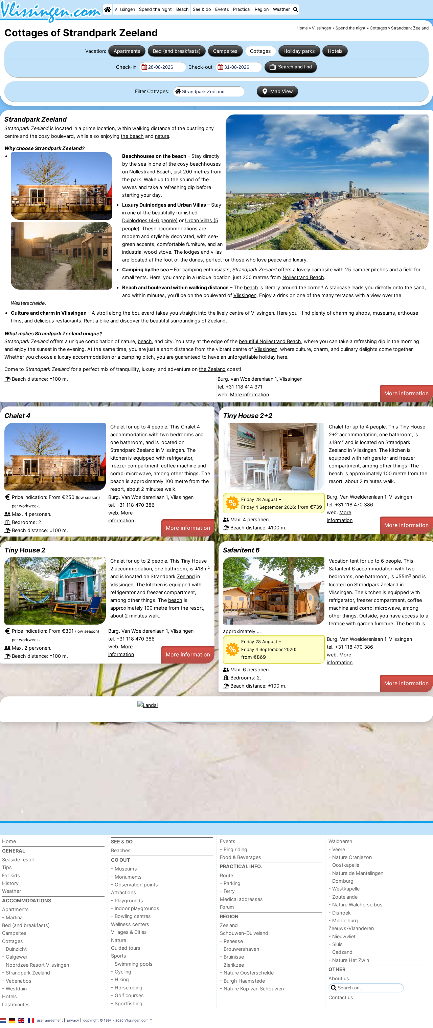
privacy (73, 1020)
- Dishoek (339, 913)
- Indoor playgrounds (135, 908)
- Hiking (120, 979)
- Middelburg (343, 920)
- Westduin (14, 988)
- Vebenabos (16, 981)
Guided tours (125, 948)
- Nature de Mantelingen (355, 873)
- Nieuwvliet (342, 936)
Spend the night (155, 9)
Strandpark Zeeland (35, 119)
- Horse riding (126, 987)
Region (262, 9)
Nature (118, 940)
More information (249, 394)
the (203, 369)
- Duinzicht (14, 949)
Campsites (225, 51)
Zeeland (217, 320)
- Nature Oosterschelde (247, 972)
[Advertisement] (203, 771)
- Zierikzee (232, 965)
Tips (7, 867)
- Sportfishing (126, 1003)
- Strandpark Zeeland (26, 972)
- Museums (124, 869)
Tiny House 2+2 (247, 416)
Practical (242, 9)
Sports (118, 956)
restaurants (68, 320)
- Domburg (341, 881)
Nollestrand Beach (150, 171)
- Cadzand (340, 952)
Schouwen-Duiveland (244, 933)
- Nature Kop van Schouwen (252, 988)
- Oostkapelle (343, 865)
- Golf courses (127, 995)
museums (384, 313)
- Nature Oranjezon (350, 857)
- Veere (336, 849)
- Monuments (126, 877)
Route (226, 875)
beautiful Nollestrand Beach (270, 341)
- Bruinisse (232, 957)
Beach (182, 9)
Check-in (127, 67)
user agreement (50, 1020)
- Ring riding (233, 849)
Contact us (340, 997)
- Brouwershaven (239, 949)
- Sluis (335, 944)
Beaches (121, 850)
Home (9, 841)
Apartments (127, 51)
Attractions (123, 892)
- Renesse (231, 941)
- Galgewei (14, 957)
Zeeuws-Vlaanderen (351, 928)
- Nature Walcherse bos (355, 904)
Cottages (260, 51)
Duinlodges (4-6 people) (150, 220)
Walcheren (340, 841)
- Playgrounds (127, 900)
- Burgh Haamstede (242, 981)
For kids (11, 875)
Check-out (201, 67)
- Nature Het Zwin (348, 960)
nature (162, 136)
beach (251, 287)
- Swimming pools (132, 964)
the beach (132, 136)
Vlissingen (124, 9)
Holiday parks (299, 51)
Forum (227, 907)
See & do (202, 9)
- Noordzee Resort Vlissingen (35, 965)
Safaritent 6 (241, 550)
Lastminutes (16, 1004)
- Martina (12, 917)
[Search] (295, 9)
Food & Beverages (240, 857)
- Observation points (134, 884)
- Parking (230, 883)
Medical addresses (241, 899)
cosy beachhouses (199, 164)
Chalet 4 (17, 416)
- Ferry (227, 891)
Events (222, 9)
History (10, 883)
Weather (281, 9)
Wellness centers (130, 924)
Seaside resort (18, 859)
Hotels (335, 51)
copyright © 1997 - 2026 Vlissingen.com (116, 1020)
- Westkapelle (344, 888)
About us (338, 978)
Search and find (295, 66)
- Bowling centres (131, 916)
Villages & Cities (129, 932)
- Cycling (121, 971)
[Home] (107, 9)
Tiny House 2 (24, 550)
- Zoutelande (343, 897)
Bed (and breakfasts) (177, 51)
